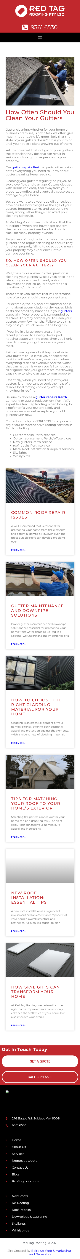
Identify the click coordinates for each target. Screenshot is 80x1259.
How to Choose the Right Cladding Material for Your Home (36, 707)
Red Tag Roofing (34, 1243)
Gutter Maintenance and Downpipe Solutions (37, 610)
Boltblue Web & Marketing (51, 1250)
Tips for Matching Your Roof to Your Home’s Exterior (35, 803)
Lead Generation (40, 1254)
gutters (66, 311)
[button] (40, 37)
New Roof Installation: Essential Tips (29, 898)
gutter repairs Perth (26, 167)
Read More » (18, 550)
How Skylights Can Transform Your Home (35, 992)
